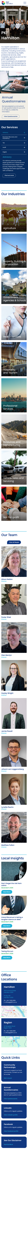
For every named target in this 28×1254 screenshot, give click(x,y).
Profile (14, 559)
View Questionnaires (10, 116)
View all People (14, 542)
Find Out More (8, 1144)
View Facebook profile (11, 1131)
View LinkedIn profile (11, 1115)
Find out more (9, 175)
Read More (6, 892)
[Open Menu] (25, 3)
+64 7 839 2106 (10, 1000)
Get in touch (8, 1078)
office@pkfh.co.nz (11, 1002)
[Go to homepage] (7, 3)
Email (14, 564)
